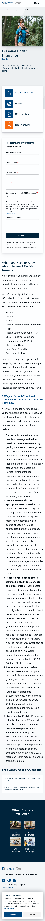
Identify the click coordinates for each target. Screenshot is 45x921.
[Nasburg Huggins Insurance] (11, 3)
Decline (32, 915)
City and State (12, 173)
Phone (9, 183)
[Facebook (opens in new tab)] (5, 880)
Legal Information (8, 887)
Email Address (12, 163)
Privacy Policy (9, 908)
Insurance (12, 10)
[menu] (41, 3)
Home (4, 10)
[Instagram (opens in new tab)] (15, 880)
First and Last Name (14, 153)
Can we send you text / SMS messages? (22, 193)
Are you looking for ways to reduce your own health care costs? (21, 788)
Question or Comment (15, 218)
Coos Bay (5, 59)
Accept (13, 915)
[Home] (13, 869)
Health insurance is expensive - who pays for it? (22, 779)
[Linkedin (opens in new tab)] (10, 880)
